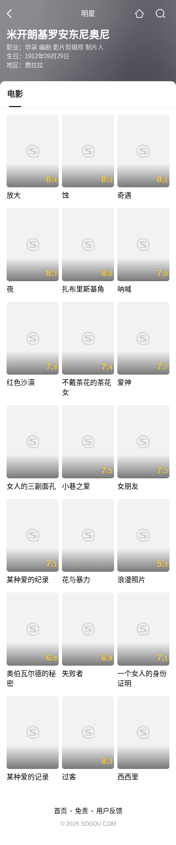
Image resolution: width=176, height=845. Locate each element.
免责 (81, 810)
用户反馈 (109, 810)
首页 (60, 810)
